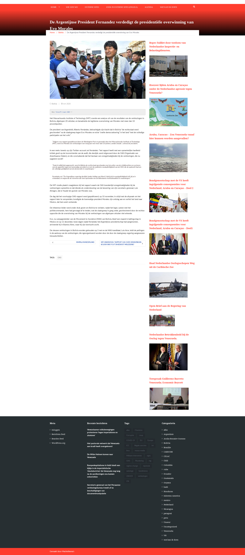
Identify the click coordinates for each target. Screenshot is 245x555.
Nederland (168, 504)
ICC (127, 445)
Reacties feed (58, 438)
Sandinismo (143, 471)
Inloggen (56, 430)
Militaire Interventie (134, 456)
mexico (167, 500)
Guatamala (169, 478)
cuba (166, 469)
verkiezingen (143, 476)
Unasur (167, 522)
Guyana (167, 482)
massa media (140, 451)
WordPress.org (58, 443)
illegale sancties (140, 445)
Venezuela (168, 531)
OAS (59, 258)
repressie (146, 466)
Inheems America (172, 495)
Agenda (149, 7)
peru (166, 517)
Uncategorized (170, 526)
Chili (166, 460)
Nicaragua (168, 509)
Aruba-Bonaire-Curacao (174, 438)
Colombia (168, 465)
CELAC (167, 456)
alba (128, 430)
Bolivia (54, 104)
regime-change (132, 466)
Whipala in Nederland (85, 242)
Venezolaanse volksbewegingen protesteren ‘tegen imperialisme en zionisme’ (102, 432)
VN (127, 481)
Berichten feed (58, 434)
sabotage (129, 471)
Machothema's (68, 551)
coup (141, 435)
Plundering (139, 461)
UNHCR (129, 476)
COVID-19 (130, 440)
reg (150, 461)
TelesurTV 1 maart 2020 (63, 112)
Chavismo (138, 430)
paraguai (168, 513)
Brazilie (167, 447)
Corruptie (130, 435)
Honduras (168, 491)
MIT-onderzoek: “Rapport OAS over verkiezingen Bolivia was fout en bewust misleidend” (121, 243)
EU (141, 440)
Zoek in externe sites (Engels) (122, 7)
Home (53, 7)
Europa (150, 440)
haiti (166, 487)
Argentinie (169, 434)
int (153, 445)
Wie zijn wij (72, 7)
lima (128, 451)
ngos (149, 456)
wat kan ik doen (168, 7)
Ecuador (167, 474)
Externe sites (92, 7)
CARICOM (168, 451)
